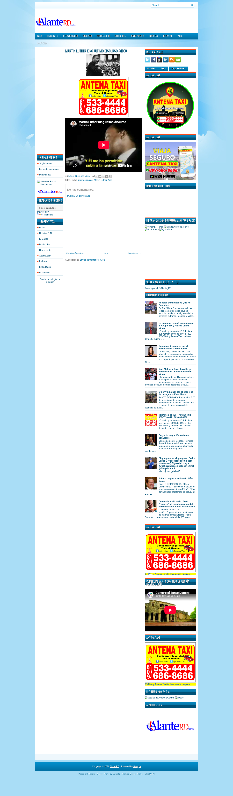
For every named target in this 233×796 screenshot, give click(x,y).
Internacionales (85, 180)
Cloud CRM (150, 774)
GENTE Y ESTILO (137, 36)
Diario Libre (44, 244)
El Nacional (44, 272)
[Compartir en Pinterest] (110, 176)
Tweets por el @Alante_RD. (158, 288)
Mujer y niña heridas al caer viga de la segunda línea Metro (176, 393)
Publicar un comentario (78, 196)
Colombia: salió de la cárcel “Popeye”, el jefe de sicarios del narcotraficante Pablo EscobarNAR (177, 504)
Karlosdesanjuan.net (49, 169)
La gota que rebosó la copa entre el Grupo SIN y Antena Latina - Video (176, 325)
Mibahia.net (45, 174)
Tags (163, 68)
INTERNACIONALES (70, 36)
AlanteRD (114, 766)
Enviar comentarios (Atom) (93, 260)
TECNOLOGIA (120, 36)
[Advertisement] (47, 100)
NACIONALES (52, 36)
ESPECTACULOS (103, 36)
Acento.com (45, 255)
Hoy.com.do (45, 250)
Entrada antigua (134, 253)
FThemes (91, 774)
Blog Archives (179, 68)
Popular (151, 68)
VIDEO (180, 36)
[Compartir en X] (103, 176)
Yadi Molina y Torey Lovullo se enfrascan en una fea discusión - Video (176, 371)
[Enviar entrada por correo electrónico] (92, 176)
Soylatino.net (45, 163)
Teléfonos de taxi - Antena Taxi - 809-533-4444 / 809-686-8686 (175, 416)
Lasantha (116, 774)
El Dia (42, 227)
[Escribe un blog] (100, 176)
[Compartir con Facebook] (106, 176)
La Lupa (43, 261)
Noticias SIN (45, 233)
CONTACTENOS (43, 43)
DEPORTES (87, 36)
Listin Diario (45, 267)
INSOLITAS (153, 36)
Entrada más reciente (75, 253)
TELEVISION (167, 36)
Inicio (39, 36)
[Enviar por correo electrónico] (97, 176)
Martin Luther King (103, 180)
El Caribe (43, 239)
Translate (48, 214)
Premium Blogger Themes (132, 774)
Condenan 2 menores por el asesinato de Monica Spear (173, 347)
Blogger (49, 282)
